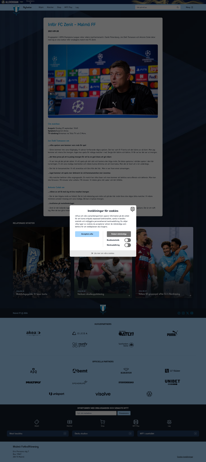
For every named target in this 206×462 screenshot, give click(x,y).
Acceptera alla (87, 234)
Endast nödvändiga (118, 234)
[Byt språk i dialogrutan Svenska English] (132, 209)
